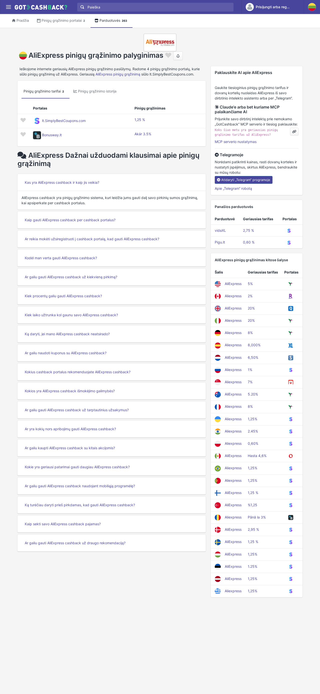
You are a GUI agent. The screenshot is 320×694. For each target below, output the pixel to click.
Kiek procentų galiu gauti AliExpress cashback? (63, 296)
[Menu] (8, 7)
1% (250, 370)
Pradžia (22, 20)
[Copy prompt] (294, 132)
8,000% (254, 345)
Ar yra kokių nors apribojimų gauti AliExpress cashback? (70, 429)
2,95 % (253, 529)
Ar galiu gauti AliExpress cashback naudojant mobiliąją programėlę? (80, 486)
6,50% (253, 357)
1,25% (252, 419)
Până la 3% (257, 517)
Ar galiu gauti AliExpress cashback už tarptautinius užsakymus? (77, 410)
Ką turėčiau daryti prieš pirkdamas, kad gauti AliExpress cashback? (80, 505)
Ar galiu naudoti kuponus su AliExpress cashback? (65, 353)
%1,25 (252, 505)
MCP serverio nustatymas (235, 142)
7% (250, 382)
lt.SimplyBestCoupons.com (64, 120)
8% (250, 332)
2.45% (253, 431)
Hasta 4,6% (257, 456)
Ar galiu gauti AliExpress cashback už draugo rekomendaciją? (75, 543)
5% (250, 284)
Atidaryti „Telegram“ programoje (245, 180)
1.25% (252, 566)
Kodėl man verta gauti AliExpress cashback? (61, 258)
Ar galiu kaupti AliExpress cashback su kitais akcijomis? (70, 448)
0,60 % (248, 242)
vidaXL (220, 230)
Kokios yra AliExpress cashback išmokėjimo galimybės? (70, 391)
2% (250, 296)
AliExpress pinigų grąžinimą (118, 74)
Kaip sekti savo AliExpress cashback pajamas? (63, 524)
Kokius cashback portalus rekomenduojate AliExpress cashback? (77, 372)
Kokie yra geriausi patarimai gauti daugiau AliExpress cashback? (77, 467)
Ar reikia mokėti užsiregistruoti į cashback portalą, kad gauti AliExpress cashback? (92, 239)
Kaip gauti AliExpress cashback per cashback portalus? (70, 220)
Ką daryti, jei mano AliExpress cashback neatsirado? (67, 334)
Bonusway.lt (52, 135)
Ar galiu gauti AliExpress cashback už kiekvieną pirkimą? (71, 277)
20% (251, 308)
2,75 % (248, 230)
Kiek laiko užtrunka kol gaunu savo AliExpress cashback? (71, 315)
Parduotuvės (113, 20)
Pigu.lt (220, 242)
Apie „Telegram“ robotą (233, 188)
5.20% (253, 394)
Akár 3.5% (142, 134)
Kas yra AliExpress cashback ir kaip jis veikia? (62, 182)
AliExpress (233, 284)
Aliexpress (233, 296)
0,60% (253, 443)
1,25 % (139, 120)
